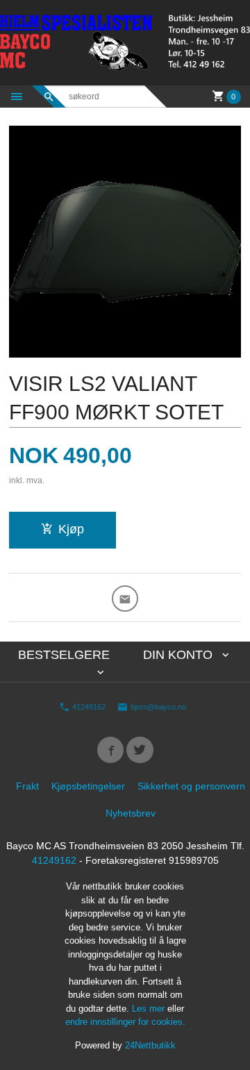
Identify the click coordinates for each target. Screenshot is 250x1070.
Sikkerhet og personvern (191, 786)
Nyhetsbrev (131, 813)
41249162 (88, 706)
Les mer (149, 1008)
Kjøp (71, 529)
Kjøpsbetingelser (88, 786)
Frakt (27, 786)
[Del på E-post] (125, 598)
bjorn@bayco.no (157, 706)
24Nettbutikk (150, 1045)
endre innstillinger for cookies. (125, 1022)
